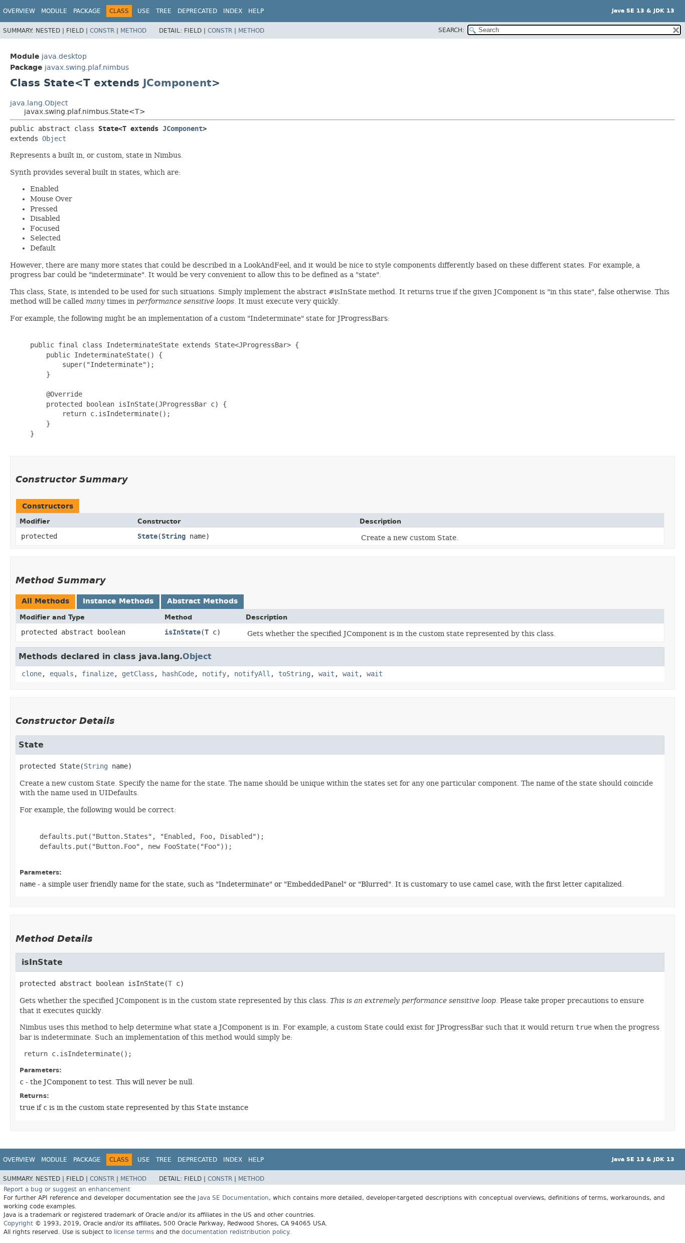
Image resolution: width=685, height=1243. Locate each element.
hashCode (178, 674)
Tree (164, 11)
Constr (102, 30)
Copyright (18, 1223)
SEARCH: (451, 30)
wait (326, 674)
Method (133, 30)
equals (62, 674)
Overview (19, 11)
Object (54, 139)
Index (232, 11)
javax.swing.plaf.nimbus (87, 67)
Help (256, 11)
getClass (138, 674)
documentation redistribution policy (235, 1231)
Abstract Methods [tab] (202, 601)
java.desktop (64, 56)
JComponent (177, 83)
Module (54, 11)
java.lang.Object (39, 103)
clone (32, 674)
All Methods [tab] (45, 601)
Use (143, 11)
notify (214, 674)
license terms (134, 1231)
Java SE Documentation (233, 1197)
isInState (182, 632)
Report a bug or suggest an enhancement (67, 1189)
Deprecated (197, 11)
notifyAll (252, 674)
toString (294, 674)
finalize (98, 674)
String (173, 536)
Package (87, 11)
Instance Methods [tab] (118, 601)
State (147, 536)
